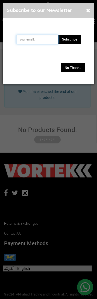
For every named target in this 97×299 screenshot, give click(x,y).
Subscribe (69, 39)
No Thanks (73, 67)
